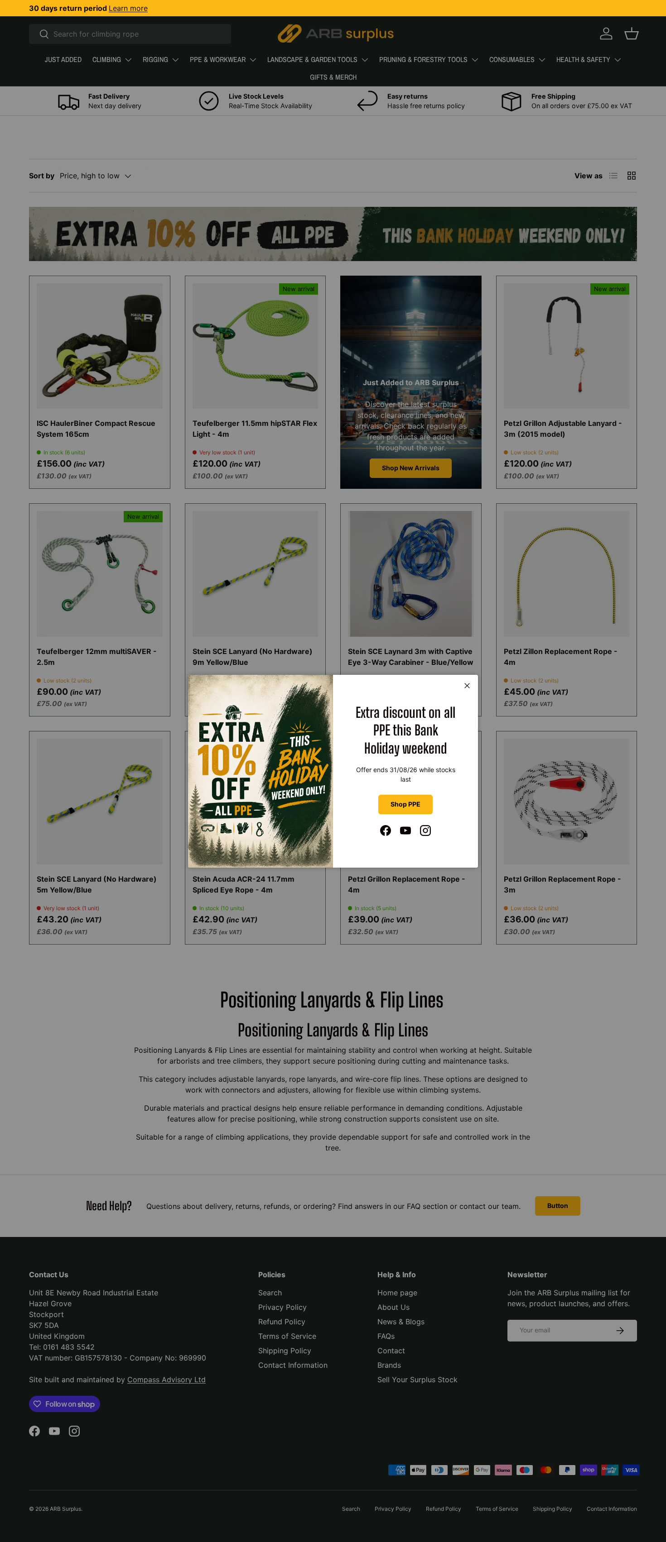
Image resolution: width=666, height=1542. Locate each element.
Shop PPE (405, 804)
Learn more (128, 8)
